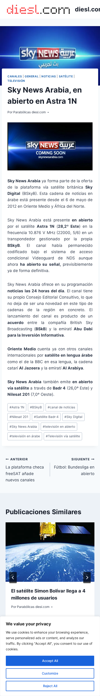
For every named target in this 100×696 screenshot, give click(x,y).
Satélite (66, 76)
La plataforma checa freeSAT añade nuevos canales (25, 469)
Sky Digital (73, 417)
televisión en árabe (25, 436)
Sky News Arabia (23, 426)
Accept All (50, 661)
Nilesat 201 (19, 417)
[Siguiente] (87, 577)
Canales (14, 76)
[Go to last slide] (13, 577)
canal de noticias (61, 407)
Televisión (16, 81)
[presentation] (50, 552)
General (32, 76)
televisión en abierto (59, 426)
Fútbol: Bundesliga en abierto (74, 466)
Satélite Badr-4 (46, 417)
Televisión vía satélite (63, 436)
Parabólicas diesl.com (29, 112)
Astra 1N (17, 407)
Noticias (48, 76)
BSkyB (36, 407)
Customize (50, 673)
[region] (50, 656)
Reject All (50, 686)
